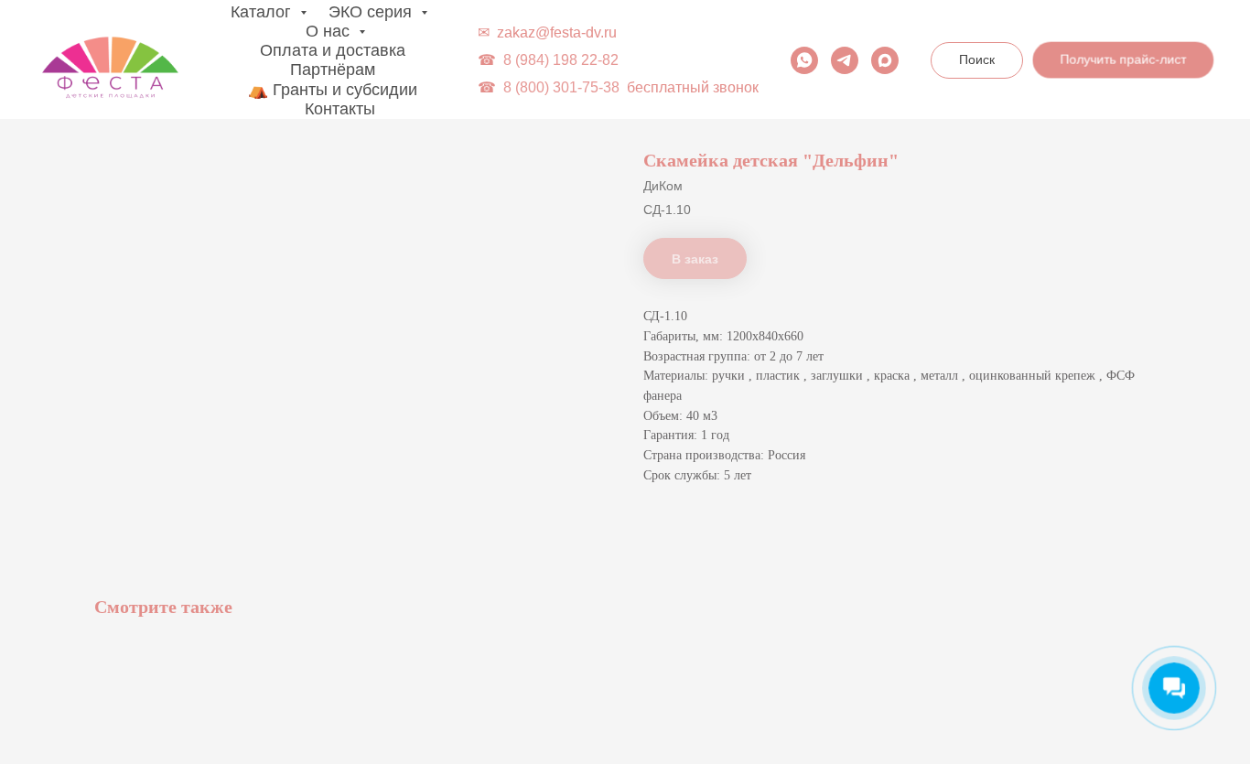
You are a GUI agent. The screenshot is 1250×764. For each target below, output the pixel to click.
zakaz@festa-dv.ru (557, 32)
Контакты (340, 109)
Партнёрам (332, 69)
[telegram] (844, 60)
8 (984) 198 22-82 (561, 60)
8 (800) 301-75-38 (561, 87)
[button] (1121, 58)
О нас (330, 31)
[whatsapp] (804, 60)
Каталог (263, 12)
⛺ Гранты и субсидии (332, 90)
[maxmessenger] (885, 60)
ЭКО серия (372, 12)
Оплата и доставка (332, 50)
